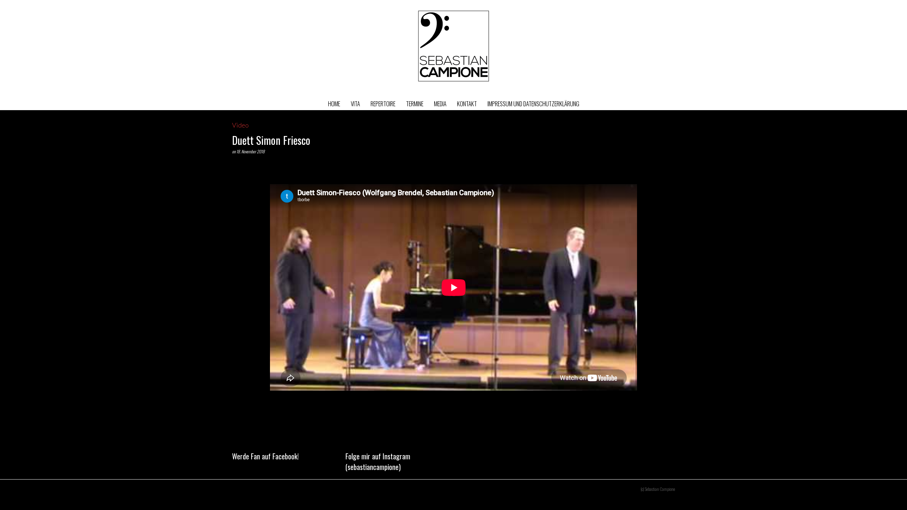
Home (334, 103)
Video (240, 125)
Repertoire (383, 103)
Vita (355, 103)
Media (440, 103)
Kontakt (467, 103)
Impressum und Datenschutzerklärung (533, 103)
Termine (414, 103)
